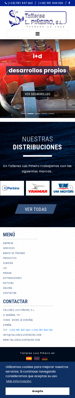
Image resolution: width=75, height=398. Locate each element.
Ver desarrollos (37, 94)
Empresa (8, 243)
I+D (5, 268)
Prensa (7, 273)
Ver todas (36, 209)
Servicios (9, 248)
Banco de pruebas (14, 253)
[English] (37, 358)
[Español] (29, 358)
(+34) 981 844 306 (50, 3)
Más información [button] (18, 381)
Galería (7, 288)
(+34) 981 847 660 (20, 3)
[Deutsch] (45, 358)
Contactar (9, 293)
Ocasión (8, 263)
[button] (5, 78)
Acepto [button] (37, 391)
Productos (10, 258)
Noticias (8, 283)
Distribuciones (12, 278)
